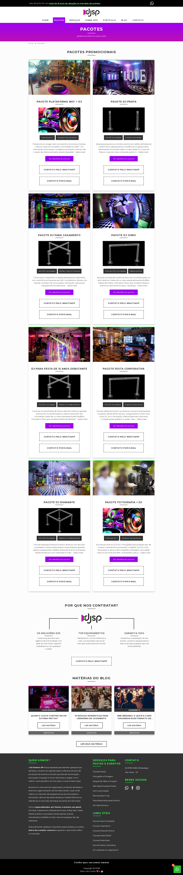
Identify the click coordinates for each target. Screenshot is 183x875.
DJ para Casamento (101, 826)
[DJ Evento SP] (91, 12)
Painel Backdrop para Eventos (106, 800)
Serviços (74, 20)
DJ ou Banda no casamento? (105, 850)
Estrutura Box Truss (101, 796)
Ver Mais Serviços (100, 805)
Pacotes (59, 20)
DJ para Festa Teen (101, 840)
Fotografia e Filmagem (103, 776)
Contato (137, 20)
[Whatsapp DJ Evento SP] (126, 788)
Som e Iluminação (101, 791)
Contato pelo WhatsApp (59, 169)
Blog (124, 20)
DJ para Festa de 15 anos (103, 831)
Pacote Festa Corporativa (104, 845)
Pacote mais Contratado (104, 821)
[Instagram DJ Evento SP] (138, 788)
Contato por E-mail (59, 181)
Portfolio (109, 20)
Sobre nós (91, 20)
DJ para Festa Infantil (102, 835)
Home (45, 20)
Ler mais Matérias (92, 744)
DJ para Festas (99, 771)
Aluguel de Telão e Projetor (105, 781)
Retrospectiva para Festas (104, 786)
